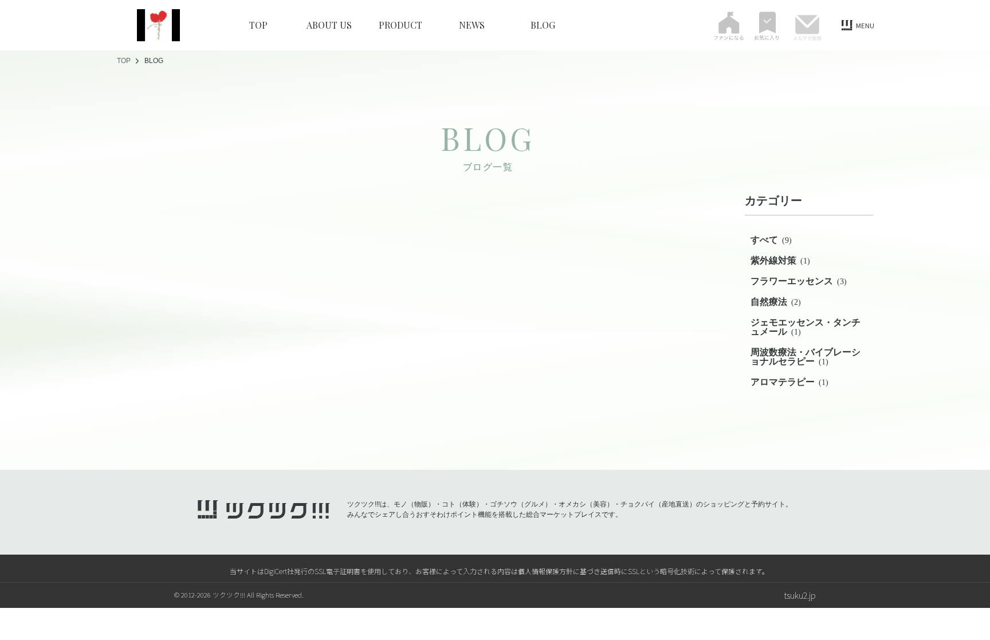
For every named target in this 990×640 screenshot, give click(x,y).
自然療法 (776, 302)
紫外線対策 (780, 260)
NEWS (472, 25)
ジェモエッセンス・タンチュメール (806, 326)
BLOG (543, 25)
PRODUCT (400, 25)
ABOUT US (329, 25)
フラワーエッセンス (799, 281)
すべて (771, 240)
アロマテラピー (789, 382)
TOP (258, 25)
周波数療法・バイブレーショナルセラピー (806, 356)
